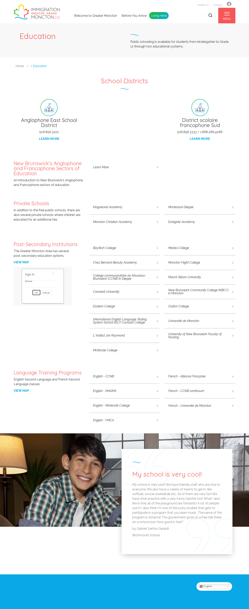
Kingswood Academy (107, 207)
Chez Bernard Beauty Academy (115, 262)
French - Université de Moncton (189, 405)
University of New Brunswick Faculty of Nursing (195, 335)
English (207, 586)
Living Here (159, 15)
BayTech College (104, 248)
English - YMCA (103, 420)
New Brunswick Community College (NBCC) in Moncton (198, 291)
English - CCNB (103, 376)
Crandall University (106, 292)
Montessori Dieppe (181, 207)
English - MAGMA (104, 391)
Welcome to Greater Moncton (95, 15)
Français (217, 5)
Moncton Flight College (184, 262)
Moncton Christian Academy (112, 222)
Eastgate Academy (181, 222)
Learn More (101, 167)
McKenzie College (105, 350)
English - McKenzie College (111, 405)
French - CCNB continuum (186, 391)
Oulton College (178, 306)
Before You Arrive (134, 15)
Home (20, 66)
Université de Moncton (183, 321)
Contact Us (203, 5)
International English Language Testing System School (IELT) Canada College (120, 320)
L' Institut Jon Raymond (109, 335)
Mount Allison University (184, 277)
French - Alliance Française (187, 376)
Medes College (178, 248)
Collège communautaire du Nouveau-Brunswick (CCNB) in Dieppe (119, 277)
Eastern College (104, 306)
